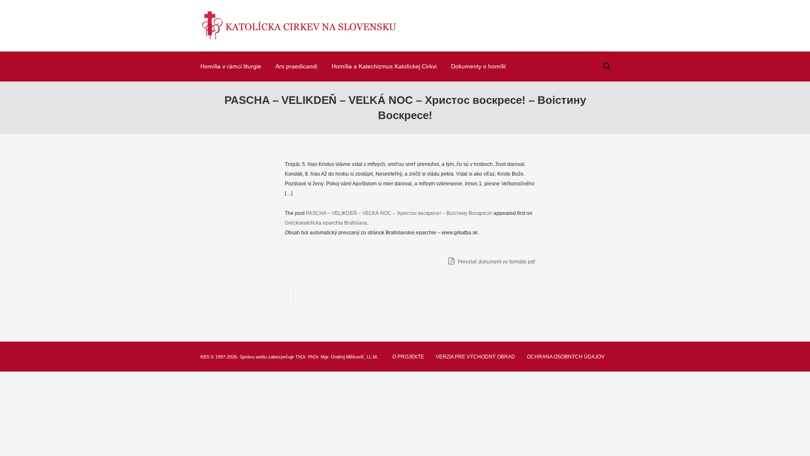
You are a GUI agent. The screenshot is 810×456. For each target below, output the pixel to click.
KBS (204, 356)
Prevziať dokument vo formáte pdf (495, 262)
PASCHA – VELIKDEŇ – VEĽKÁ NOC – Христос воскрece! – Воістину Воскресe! (399, 213)
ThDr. (301, 356)
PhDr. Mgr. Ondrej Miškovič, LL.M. (343, 356)
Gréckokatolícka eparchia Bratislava (326, 223)
